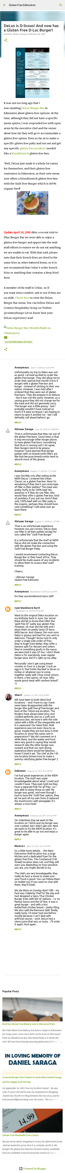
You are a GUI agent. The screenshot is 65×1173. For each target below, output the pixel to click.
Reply (18, 422)
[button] (6, 40)
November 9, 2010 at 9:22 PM (43, 592)
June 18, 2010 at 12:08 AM (46, 429)
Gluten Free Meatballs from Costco (20, 1135)
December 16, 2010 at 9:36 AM (29, 611)
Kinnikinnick (20, 153)
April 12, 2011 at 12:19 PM (38, 846)
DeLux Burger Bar (33, 108)
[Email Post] (6, 339)
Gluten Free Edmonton (22, 5)
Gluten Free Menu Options (18, 342)
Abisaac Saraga (24, 429)
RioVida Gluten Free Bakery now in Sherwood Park (28, 1024)
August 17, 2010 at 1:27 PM (47, 521)
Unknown (20, 770)
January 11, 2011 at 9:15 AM (36, 695)
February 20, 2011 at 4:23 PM (43, 816)
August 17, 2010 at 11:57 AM (43, 471)
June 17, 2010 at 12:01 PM (42, 368)
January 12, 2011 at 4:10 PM (39, 771)
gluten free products (33, 148)
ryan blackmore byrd (27, 607)
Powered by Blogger (34, 1168)
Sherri (18, 695)
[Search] (60, 5)
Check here (22, 297)
